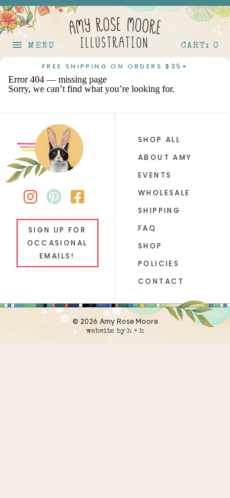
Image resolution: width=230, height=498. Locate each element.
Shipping (159, 210)
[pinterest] (54, 199)
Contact (161, 281)
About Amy (165, 157)
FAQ (147, 228)
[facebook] (77, 199)
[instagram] (30, 199)
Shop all (159, 140)
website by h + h (115, 331)
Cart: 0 (200, 45)
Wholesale (164, 193)
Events (155, 175)
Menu (33, 45)
